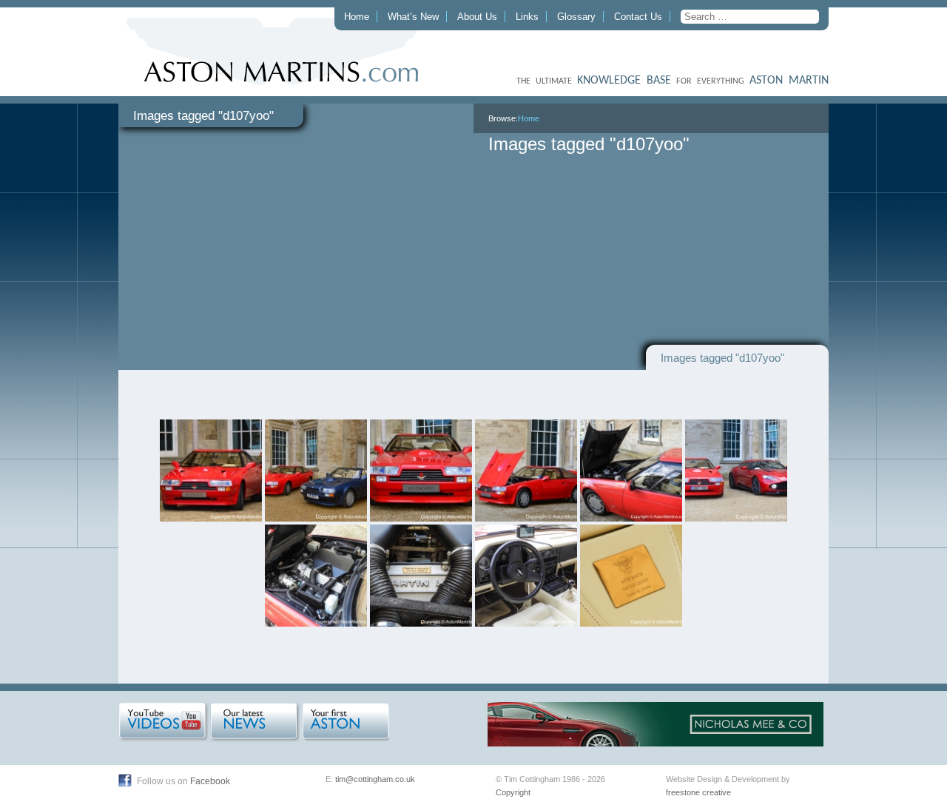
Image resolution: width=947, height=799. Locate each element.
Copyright (513, 792)
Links (527, 16)
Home (356, 16)
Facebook (210, 781)
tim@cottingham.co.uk (375, 779)
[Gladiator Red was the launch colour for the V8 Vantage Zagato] (211, 470)
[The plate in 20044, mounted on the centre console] (631, 576)
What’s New (413, 16)
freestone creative (698, 792)
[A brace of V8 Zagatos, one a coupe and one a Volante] (316, 470)
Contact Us (638, 16)
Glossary (576, 16)
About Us (477, 16)
